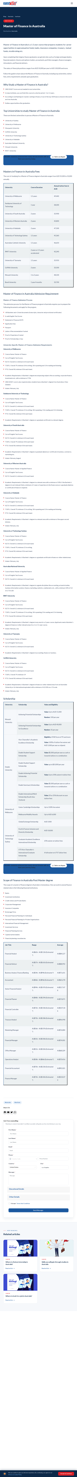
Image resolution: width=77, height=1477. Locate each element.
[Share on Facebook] (5, 1112)
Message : (12, 1172)
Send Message (38, 1210)
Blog (4, 16)
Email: (11, 1147)
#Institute (17, 1102)
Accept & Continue (66, 1473)
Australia (10, 16)
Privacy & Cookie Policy (15, 1474)
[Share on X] (12, 1112)
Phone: (11, 1155)
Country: (12, 1163)
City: (42, 1163)
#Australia (8, 1102)
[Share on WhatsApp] (15, 1112)
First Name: (12, 1130)
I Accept (20, 1203)
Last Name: (12, 1138)
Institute (17, 16)
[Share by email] (8, 1112)
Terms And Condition (23, 1203)
